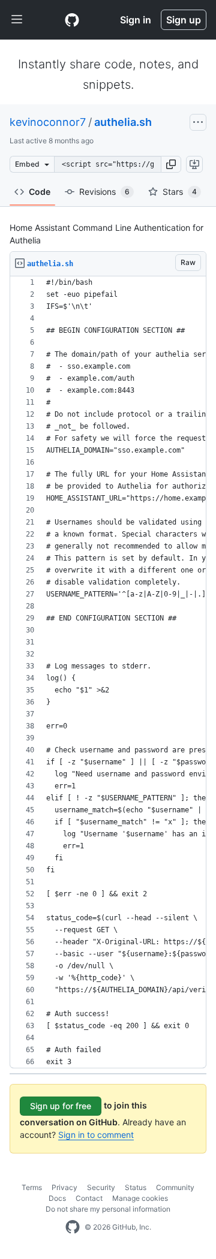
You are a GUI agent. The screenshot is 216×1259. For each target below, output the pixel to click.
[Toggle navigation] (17, 20)
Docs (57, 1198)
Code (39, 191)
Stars (180, 191)
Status (135, 1187)
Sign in (135, 20)
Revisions (104, 191)
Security (101, 1187)
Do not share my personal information (108, 1208)
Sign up (183, 20)
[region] (108, 672)
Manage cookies (140, 1198)
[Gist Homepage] (72, 20)
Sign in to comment (96, 1135)
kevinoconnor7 (48, 122)
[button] (171, 164)
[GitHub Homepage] (72, 1227)
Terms (32, 1187)
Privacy (64, 1187)
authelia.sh (123, 122)
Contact (89, 1198)
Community (175, 1187)
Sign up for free (60, 1106)
